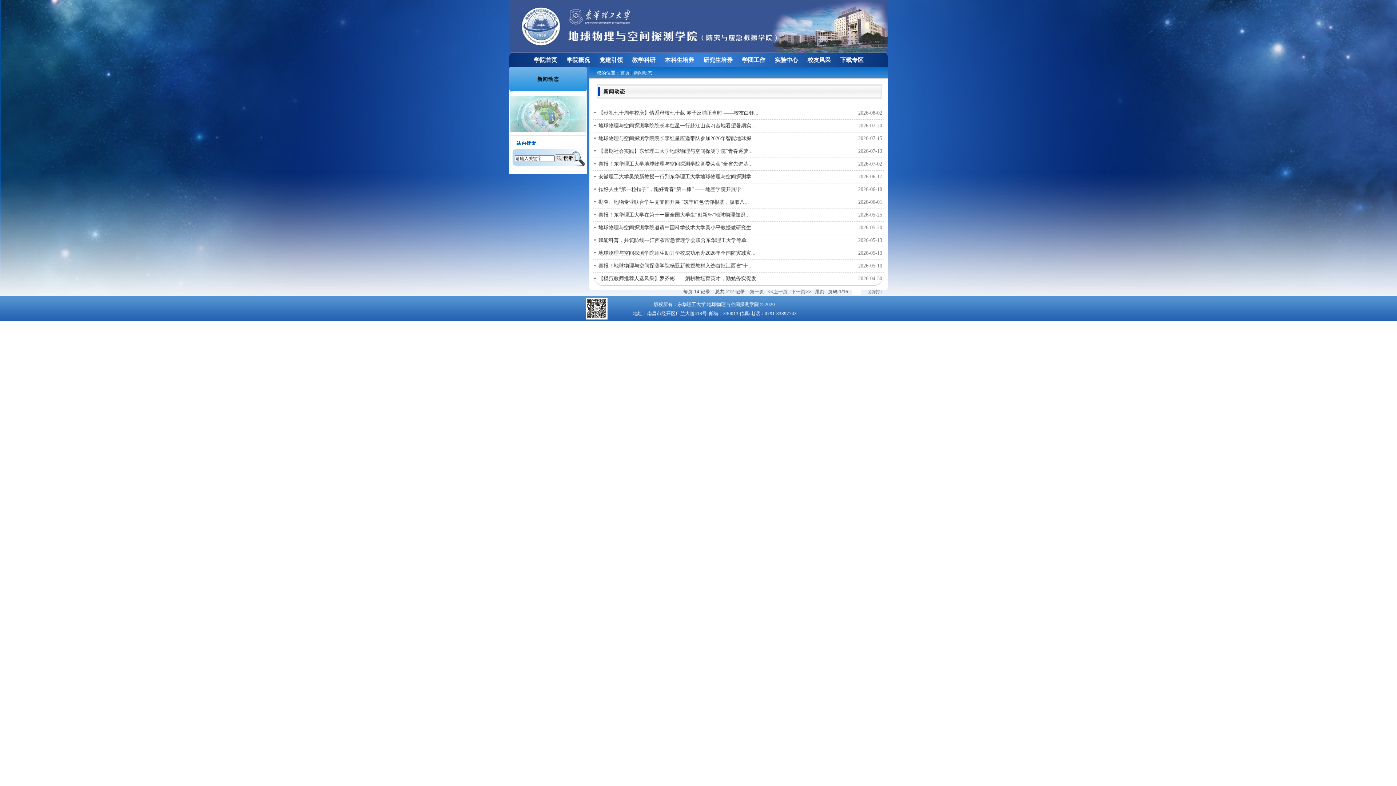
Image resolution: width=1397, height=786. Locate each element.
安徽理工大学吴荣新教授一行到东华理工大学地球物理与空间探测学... (677, 176)
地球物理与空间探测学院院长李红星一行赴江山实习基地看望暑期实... (677, 125)
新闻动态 (642, 73)
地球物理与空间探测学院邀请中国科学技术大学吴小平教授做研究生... (677, 227)
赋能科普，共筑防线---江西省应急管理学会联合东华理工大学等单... (674, 240)
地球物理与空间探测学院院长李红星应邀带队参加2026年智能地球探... (677, 138)
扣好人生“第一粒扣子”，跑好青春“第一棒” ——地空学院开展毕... (671, 189)
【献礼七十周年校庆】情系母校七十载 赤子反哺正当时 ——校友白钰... (678, 113)
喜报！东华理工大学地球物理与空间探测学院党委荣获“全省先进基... (675, 164)
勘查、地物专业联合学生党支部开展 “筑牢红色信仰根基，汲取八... (673, 202)
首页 (625, 73)
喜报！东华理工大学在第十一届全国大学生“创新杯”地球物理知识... (674, 215)
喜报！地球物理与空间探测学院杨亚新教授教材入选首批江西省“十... (675, 266)
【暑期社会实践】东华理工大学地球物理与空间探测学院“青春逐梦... (675, 151)
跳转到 (876, 291)
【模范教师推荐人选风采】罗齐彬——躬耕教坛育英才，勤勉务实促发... (679, 278)
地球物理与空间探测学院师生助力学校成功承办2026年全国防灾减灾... (677, 253)
